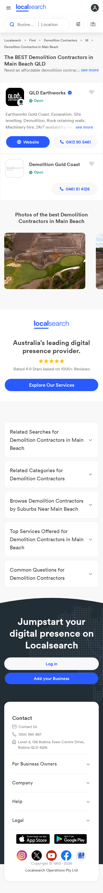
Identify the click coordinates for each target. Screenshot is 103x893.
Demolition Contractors (60, 40)
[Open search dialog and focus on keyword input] (9, 24)
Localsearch (12, 40)
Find (32, 40)
